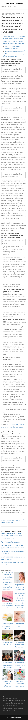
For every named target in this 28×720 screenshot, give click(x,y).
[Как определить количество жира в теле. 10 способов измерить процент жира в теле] (19, 598)
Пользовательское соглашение (17, 700)
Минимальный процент (7, 522)
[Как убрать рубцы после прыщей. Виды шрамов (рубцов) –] (7, 602)
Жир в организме (11, 519)
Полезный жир (5, 520)
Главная (3, 6)
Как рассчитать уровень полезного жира (15, 50)
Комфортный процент (15, 520)
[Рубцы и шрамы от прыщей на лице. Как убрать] (19, 621)
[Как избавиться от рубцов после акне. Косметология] (7, 641)
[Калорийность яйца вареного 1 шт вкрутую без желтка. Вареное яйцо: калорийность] (7, 621)
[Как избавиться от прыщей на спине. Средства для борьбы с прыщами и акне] (7, 660)
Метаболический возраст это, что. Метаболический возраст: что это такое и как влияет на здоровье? (13, 557)
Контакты (5, 700)
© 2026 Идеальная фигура (9, 697)
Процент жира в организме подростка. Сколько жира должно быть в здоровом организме (13, 43)
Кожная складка (21, 519)
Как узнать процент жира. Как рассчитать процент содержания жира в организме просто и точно (14, 547)
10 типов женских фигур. (7, 538)
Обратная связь (7, 707)
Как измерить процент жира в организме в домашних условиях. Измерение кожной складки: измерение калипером (14, 38)
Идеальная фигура (14, 3)
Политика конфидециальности (11, 702)
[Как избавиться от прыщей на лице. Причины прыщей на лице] (19, 660)
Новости (9, 6)
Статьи (15, 6)
